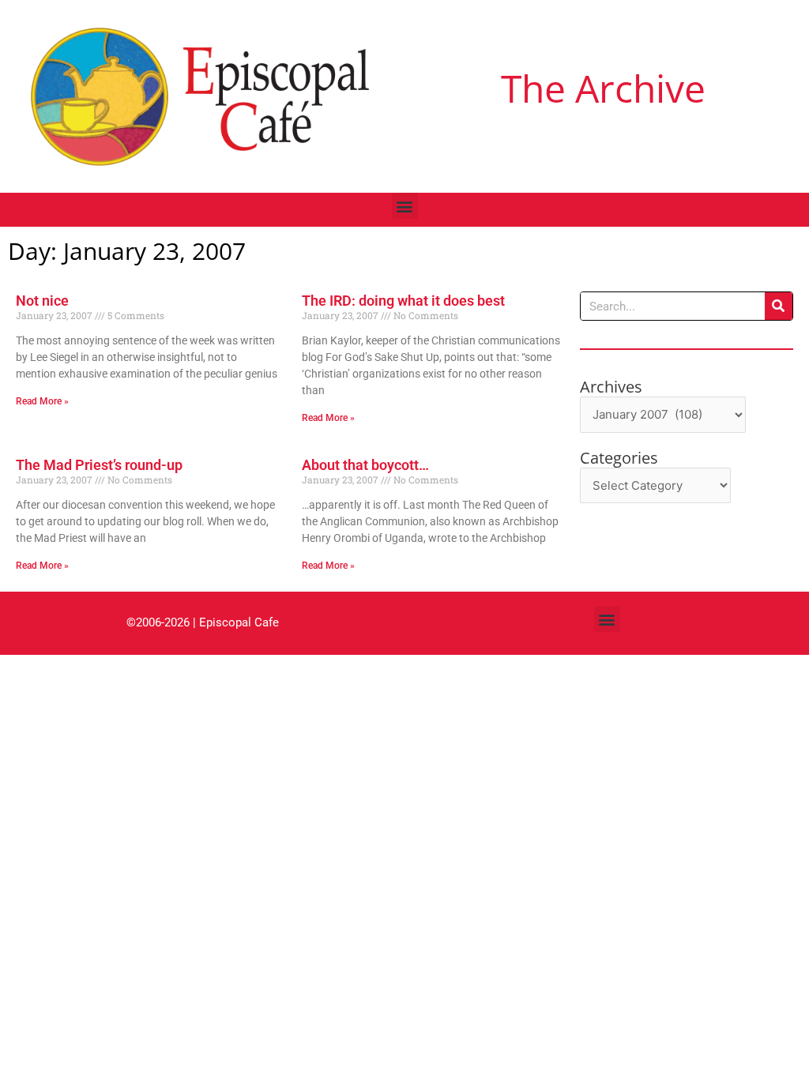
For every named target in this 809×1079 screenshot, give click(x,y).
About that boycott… (365, 465)
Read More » (42, 401)
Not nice (42, 300)
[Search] (778, 306)
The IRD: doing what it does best (403, 300)
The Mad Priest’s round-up (99, 465)
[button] (405, 206)
